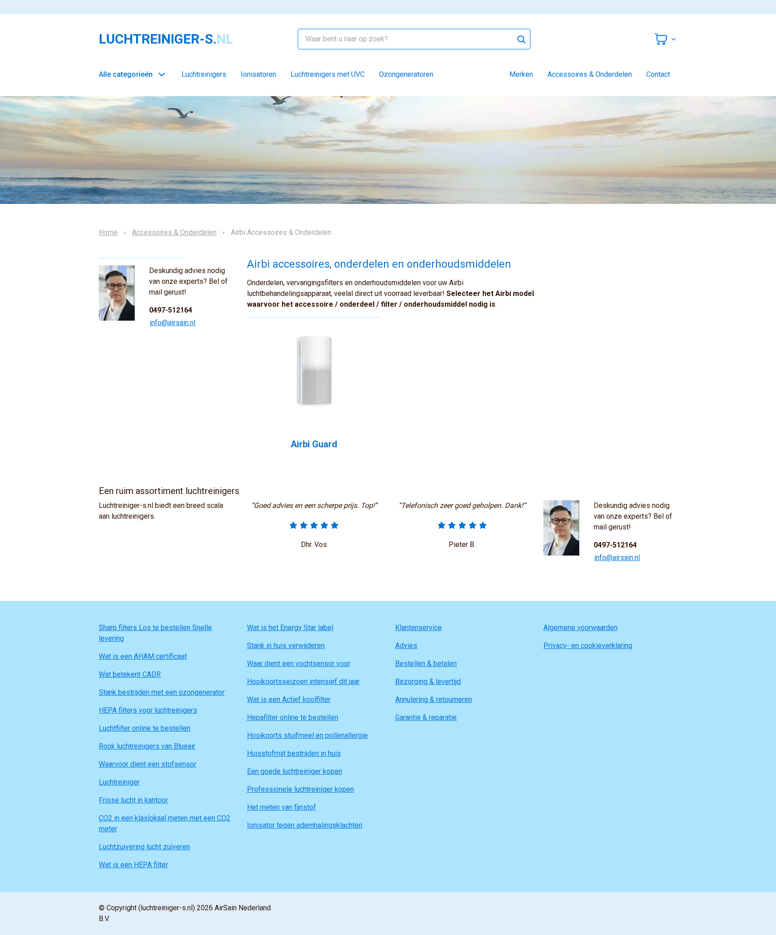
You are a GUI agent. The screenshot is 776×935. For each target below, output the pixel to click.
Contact (658, 74)
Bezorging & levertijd (428, 681)
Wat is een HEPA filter (133, 864)
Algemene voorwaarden (580, 627)
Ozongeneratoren (406, 74)
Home (108, 232)
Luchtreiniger (119, 782)
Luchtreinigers (203, 74)
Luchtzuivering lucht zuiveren (144, 846)
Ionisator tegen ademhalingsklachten (304, 825)
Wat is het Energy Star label (290, 627)
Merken (521, 74)
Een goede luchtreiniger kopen (294, 771)
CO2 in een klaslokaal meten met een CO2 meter (164, 823)
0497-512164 (170, 310)
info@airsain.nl (172, 322)
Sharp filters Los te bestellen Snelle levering (155, 633)
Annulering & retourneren (433, 699)
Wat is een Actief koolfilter (289, 699)
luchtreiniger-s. (166, 39)
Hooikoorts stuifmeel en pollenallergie (307, 735)
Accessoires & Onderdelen (589, 74)
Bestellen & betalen (426, 663)
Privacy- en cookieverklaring (587, 645)
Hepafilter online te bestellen (292, 717)
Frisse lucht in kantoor (133, 800)
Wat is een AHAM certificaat (143, 656)
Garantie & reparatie (426, 717)
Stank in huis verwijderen (286, 645)
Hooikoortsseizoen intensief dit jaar (303, 681)
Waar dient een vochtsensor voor (298, 663)
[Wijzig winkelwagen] (665, 39)
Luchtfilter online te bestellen (144, 728)
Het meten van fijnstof (281, 807)
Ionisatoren (258, 74)
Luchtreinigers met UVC (328, 74)
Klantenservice (418, 627)
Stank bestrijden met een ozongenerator (162, 692)
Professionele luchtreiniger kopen (300, 789)
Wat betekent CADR (130, 674)
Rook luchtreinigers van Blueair (147, 746)
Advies (406, 645)
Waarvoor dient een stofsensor (147, 764)
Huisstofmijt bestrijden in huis (294, 753)
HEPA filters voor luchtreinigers (148, 710)
